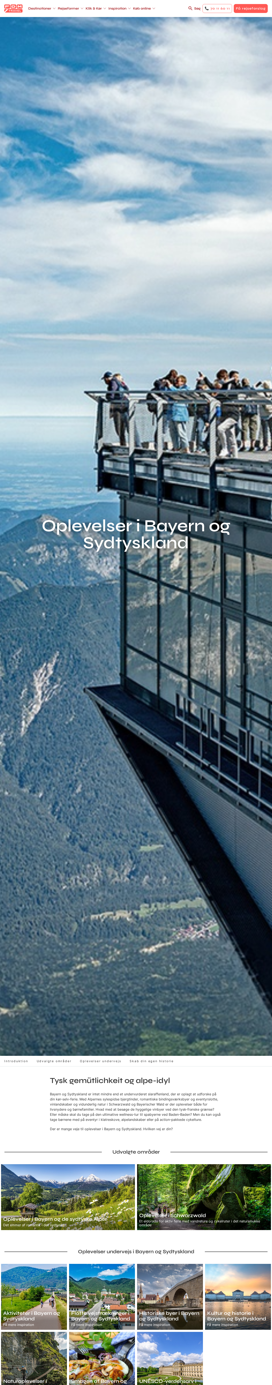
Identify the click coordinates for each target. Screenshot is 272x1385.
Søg (197, 8)
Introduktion (16, 1061)
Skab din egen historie (152, 1061)
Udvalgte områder (54, 1061)
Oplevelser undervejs (100, 1061)
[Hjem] (13, 8)
